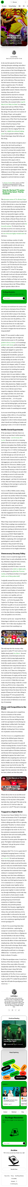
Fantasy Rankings (12, 6)
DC (5, 1037)
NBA (19, 6)
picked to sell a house (7, 345)
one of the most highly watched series (13, 233)
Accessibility (14, 1178)
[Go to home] (2, 2)
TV (14, 32)
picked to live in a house (8, 342)
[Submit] (24, 298)
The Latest (4, 6)
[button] (14, 2)
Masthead (14, 1112)
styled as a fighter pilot (19, 569)
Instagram (13, 1181)
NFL (24, 6)
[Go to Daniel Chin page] (5, 1044)
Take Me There (14, 1169)
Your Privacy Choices (19, 1175)
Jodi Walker (14, 56)
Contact (5, 1112)
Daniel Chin (10, 1044)
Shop (22, 1112)
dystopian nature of (14, 199)
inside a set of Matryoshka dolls (10, 576)
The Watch (5, 1104)
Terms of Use (7, 1175)
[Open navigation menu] (25, 2)
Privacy (12, 1175)
